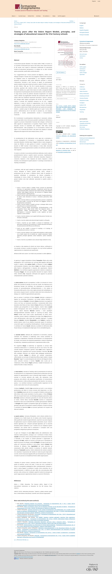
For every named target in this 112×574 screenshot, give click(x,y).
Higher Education (84, 91)
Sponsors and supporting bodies (87, 143)
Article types (82, 70)
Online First (31, 16)
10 (25, 539)
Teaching (82, 112)
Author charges (83, 72)
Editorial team (83, 141)
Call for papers (61, 16)
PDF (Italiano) (61, 72)
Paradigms (82, 102)
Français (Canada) (84, 34)
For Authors (46, 16)
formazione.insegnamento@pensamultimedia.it (23, 556)
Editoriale (37, 535)
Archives (38, 16)
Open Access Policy (84, 121)
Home (15, 21)
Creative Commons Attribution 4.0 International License (66, 135)
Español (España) (84, 30)
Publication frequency (85, 129)
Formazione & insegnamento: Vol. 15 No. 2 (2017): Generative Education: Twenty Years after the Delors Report (46, 522)
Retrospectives (83, 107)
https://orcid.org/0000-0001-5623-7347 (21, 49)
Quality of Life (83, 105)
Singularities (82, 109)
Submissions (82, 56)
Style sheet (82, 74)
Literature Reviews (84, 98)
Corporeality (82, 89)
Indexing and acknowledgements (87, 138)
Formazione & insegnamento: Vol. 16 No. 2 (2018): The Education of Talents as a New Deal (46, 507)
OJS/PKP (78, 553)
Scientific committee (84, 140)
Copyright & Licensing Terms (64, 152)
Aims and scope (83, 54)
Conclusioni (37, 514)
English (81, 25)
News (54, 16)
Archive (81, 58)
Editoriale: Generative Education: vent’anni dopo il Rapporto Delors (47, 522)
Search (97, 16)
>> (27, 539)
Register (94, 1)
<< (14, 539)
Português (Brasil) (84, 32)
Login (99, 1)
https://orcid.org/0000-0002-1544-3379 (21, 43)
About (13, 16)
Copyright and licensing (85, 123)
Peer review (82, 127)
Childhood (82, 87)
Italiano (82, 28)
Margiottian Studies (84, 100)
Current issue (22, 16)
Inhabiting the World (84, 96)
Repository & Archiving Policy (63, 150)
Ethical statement (84, 125)
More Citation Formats (62, 98)
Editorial (26, 532)
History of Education (84, 93)
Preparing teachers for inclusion (33, 503)
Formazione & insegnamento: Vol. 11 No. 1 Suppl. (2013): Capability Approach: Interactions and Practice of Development (46, 504)
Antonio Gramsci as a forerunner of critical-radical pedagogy (40, 525)
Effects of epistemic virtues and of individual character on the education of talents (45, 506)
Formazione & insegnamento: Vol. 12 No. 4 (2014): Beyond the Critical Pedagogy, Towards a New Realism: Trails (46, 525)
